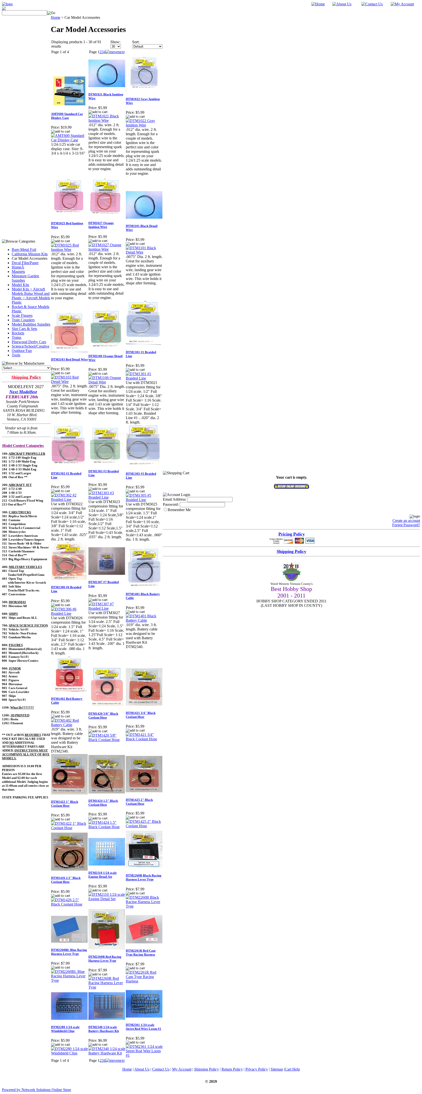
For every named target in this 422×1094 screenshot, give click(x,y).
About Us (141, 1069)
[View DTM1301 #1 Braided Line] (144, 378)
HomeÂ (18, 267)
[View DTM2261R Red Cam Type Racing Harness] (144, 981)
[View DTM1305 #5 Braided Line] (144, 500)
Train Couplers (23, 320)
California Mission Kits (30, 254)
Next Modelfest (23, 391)
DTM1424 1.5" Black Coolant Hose (103, 802)
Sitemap (277, 1069)
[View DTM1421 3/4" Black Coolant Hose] (144, 739)
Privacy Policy (256, 1069)
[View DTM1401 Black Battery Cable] (144, 620)
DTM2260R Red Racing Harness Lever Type (104, 958)
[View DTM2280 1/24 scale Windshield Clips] (69, 1053)
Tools (16, 355)
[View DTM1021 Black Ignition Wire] (106, 120)
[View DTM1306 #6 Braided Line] (69, 613)
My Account (181, 1069)
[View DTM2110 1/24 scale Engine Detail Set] (106, 899)
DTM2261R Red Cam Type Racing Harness (141, 952)
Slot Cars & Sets (24, 329)
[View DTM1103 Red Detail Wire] (69, 382)
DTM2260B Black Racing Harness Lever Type (143, 877)
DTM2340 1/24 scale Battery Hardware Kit (103, 1029)
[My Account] (402, 4)
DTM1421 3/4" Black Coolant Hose (141, 715)
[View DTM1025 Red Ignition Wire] (69, 250)
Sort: (135, 42)
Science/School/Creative (30, 346)
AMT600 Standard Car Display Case (67, 116)
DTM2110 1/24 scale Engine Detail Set (102, 874)
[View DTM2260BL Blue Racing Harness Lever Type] (69, 980)
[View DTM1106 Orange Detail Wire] (106, 382)
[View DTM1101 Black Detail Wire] (144, 252)
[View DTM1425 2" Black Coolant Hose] (144, 826)
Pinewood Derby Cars (29, 342)
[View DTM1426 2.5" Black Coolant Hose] (69, 904)
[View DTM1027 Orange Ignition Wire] (106, 249)
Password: (171, 504)
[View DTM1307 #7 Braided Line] (106, 608)
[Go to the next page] (115, 52)
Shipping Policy (206, 1069)
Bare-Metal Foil (24, 250)
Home (55, 17)
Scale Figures (22, 315)
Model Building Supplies (31, 324)
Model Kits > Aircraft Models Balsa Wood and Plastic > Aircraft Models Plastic (31, 295)
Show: (115, 42)
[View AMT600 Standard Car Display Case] (69, 140)
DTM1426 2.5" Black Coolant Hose (66, 880)
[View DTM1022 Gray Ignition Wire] (144, 125)
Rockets (18, 333)
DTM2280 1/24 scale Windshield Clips (65, 1029)
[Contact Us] (372, 4)
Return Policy (232, 1069)
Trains (16, 337)
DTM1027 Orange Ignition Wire (101, 225)
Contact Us (160, 1069)
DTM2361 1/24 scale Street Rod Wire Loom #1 (143, 1027)
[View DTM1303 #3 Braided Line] (106, 497)
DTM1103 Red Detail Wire (69, 359)
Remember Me (179, 510)
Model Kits (20, 285)
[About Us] (341, 4)
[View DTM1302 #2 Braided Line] (69, 499)
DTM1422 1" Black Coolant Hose (64, 803)
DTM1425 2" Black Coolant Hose (139, 801)
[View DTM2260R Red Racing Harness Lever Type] (106, 987)
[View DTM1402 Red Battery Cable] (69, 725)
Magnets (18, 271)
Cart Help (292, 1069)
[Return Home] (7, 4)
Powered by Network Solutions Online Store (36, 1090)
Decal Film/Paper (25, 263)
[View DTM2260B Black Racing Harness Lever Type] (144, 906)
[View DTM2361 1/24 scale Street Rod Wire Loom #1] (144, 1055)
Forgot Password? (406, 525)
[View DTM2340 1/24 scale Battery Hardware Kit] (106, 1053)
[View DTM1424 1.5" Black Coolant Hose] (106, 827)
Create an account (406, 520)
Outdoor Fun (22, 351)
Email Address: (174, 499)
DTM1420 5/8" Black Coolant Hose (103, 715)
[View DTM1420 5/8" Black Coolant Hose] (106, 740)
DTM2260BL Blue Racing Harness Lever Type (69, 952)
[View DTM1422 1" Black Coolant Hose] (69, 828)
